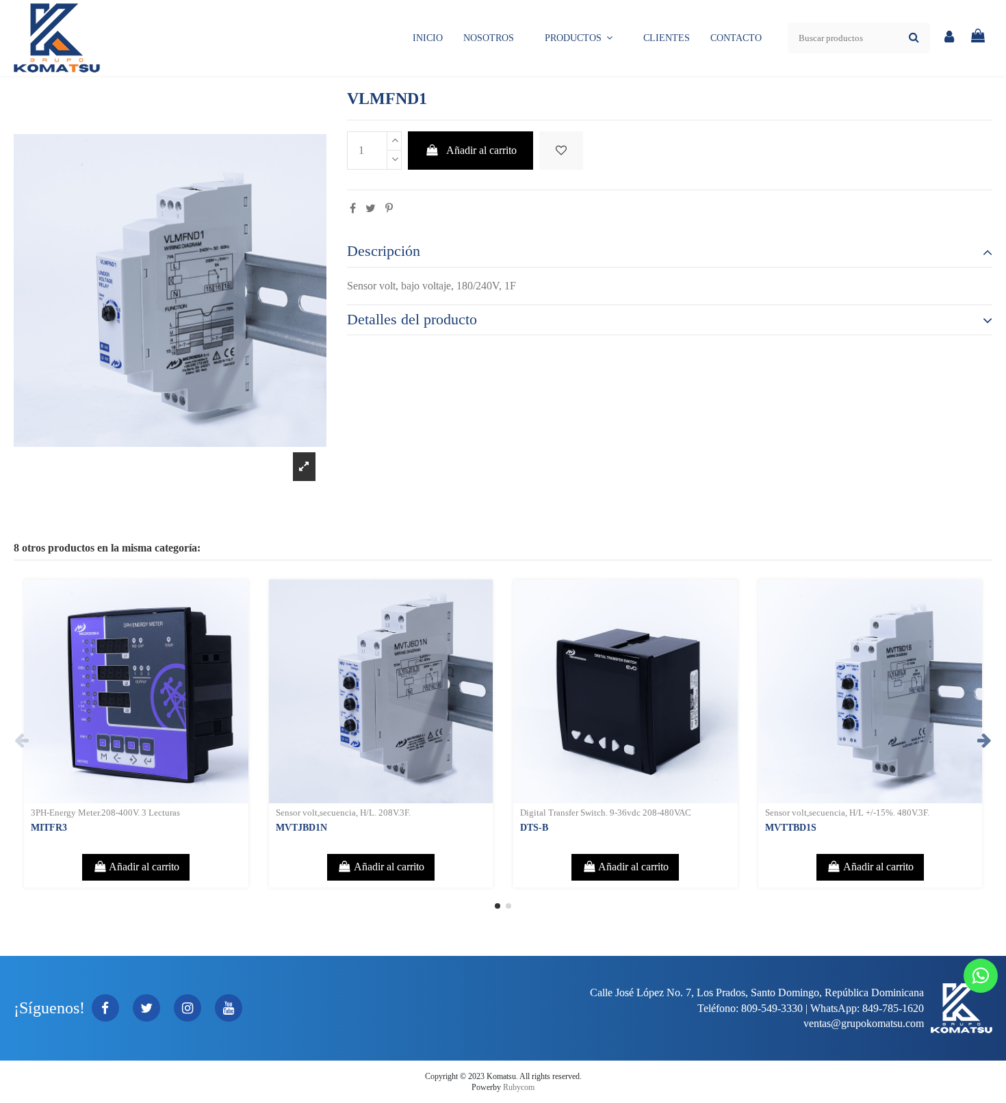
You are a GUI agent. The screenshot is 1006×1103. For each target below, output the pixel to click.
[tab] (669, 252)
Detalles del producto (412, 319)
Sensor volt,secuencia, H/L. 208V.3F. (343, 813)
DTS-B (534, 827)
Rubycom (518, 1087)
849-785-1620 (893, 1008)
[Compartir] (353, 208)
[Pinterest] (389, 208)
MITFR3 (49, 827)
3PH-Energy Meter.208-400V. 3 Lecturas (105, 813)
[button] (578, 38)
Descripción (383, 251)
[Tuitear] (370, 208)
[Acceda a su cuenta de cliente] (950, 38)
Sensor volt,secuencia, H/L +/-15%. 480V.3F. (847, 813)
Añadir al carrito (481, 150)
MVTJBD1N (301, 827)
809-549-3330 (772, 1008)
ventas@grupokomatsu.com (863, 1023)
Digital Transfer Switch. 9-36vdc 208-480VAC (605, 813)
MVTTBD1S (790, 827)
